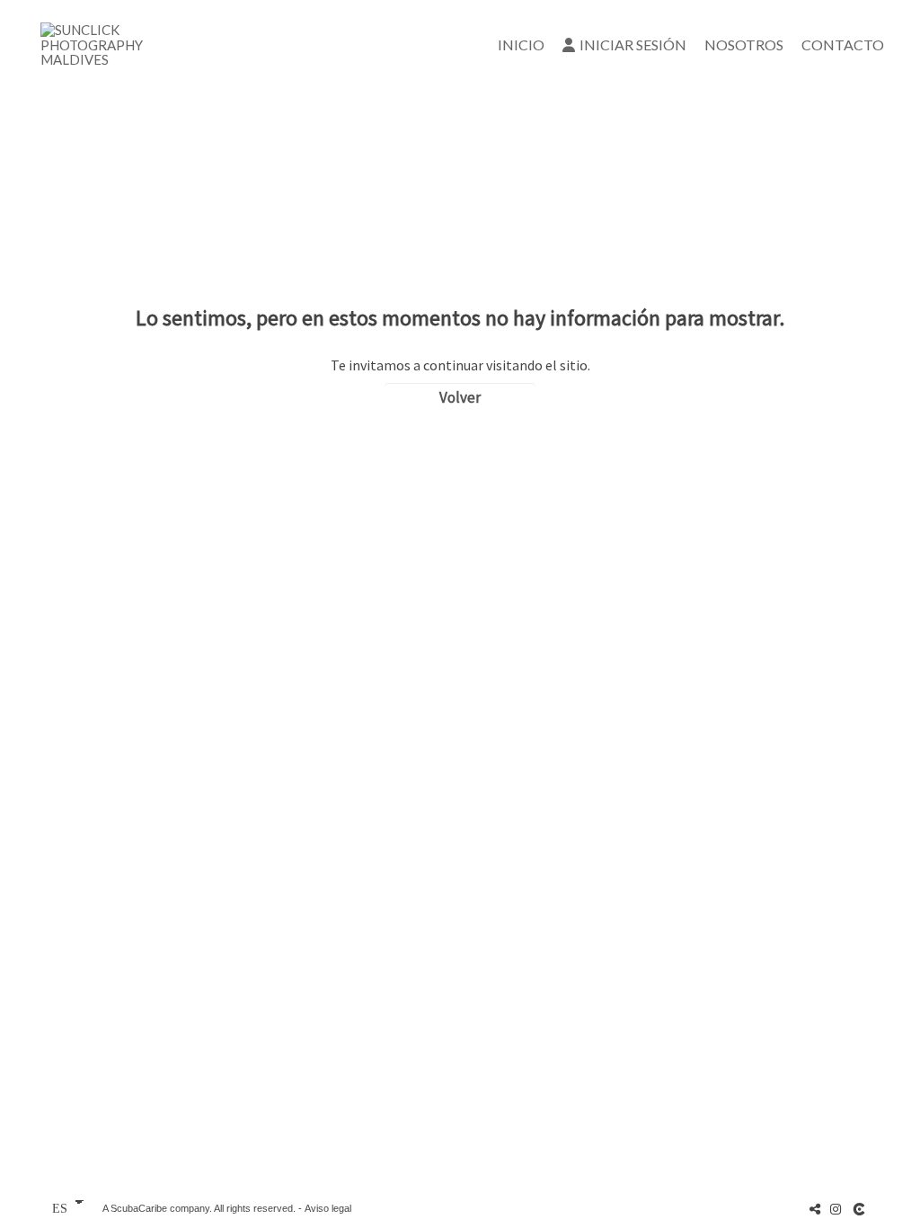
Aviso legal (328, 1208)
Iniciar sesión (632, 44)
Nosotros (743, 44)
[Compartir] (815, 1209)
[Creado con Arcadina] (861, 1209)
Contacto (842, 44)
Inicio (521, 44)
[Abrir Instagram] (836, 1209)
